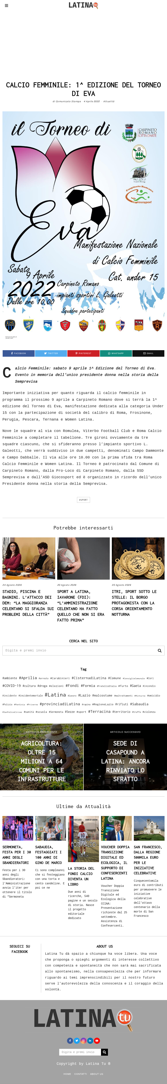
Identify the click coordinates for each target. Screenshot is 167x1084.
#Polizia (7, 704)
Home (67, 1073)
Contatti (80, 1073)
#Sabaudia (139, 704)
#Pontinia (19, 704)
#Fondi (72, 685)
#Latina (55, 694)
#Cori (150, 678)
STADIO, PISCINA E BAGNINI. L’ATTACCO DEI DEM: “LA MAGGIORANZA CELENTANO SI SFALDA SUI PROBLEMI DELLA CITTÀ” (28, 603)
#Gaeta (135, 686)
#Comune (114, 678)
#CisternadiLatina (89, 678)
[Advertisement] (83, 41)
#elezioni (56, 686)
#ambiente (9, 678)
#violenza (149, 711)
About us (96, 1073)
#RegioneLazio (102, 704)
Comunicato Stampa (68, 101)
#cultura (29, 686)
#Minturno (139, 695)
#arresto (43, 678)
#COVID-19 (11, 685)
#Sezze (70, 711)
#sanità (29, 711)
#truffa (136, 712)
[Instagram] (83, 1041)
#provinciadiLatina (60, 704)
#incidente (9, 695)
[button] (160, 650)
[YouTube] (97, 1041)
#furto (123, 686)
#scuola (41, 711)
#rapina (86, 704)
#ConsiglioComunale (134, 678)
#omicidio (153, 695)
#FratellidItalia (106, 686)
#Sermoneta (56, 711)
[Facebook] (70, 1041)
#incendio (149, 686)
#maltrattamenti (123, 695)
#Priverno (32, 704)
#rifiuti (121, 704)
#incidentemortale (31, 695)
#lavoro (72, 695)
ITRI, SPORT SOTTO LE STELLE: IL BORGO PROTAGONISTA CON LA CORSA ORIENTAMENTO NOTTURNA (134, 603)
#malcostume (102, 695)
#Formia (88, 685)
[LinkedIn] (90, 1041)
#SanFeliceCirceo (12, 712)
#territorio (121, 711)
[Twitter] (77, 1041)
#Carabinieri (60, 678)
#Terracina (99, 711)
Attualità (108, 101)
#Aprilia (28, 677)
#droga (42, 686)
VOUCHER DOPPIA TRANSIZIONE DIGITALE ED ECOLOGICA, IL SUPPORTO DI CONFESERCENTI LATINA (115, 862)
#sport (83, 500)
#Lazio (84, 695)
